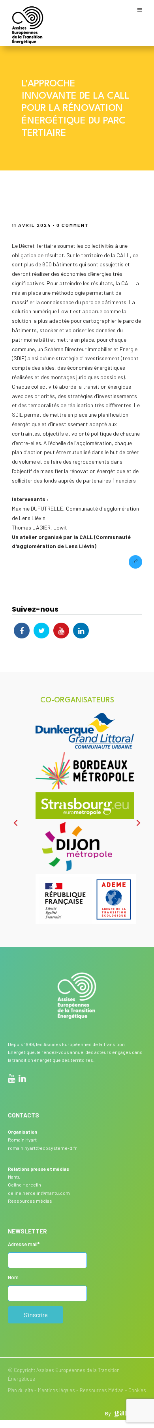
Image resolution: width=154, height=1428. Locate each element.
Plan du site (20, 1390)
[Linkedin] (81, 630)
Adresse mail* (23, 1244)
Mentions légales (56, 1390)
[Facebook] (22, 630)
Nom (13, 1277)
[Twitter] (41, 630)
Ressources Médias (102, 1390)
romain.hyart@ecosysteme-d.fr (42, 1148)
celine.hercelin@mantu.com (39, 1193)
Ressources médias (30, 1200)
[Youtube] (61, 630)
